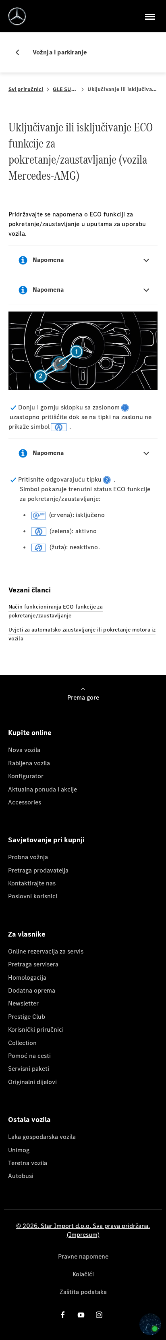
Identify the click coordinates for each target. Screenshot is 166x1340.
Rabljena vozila (29, 763)
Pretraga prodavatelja (38, 870)
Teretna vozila (27, 1163)
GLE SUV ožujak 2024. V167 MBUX (65, 89)
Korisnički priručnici (36, 1029)
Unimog (18, 1150)
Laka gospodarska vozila (42, 1136)
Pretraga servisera (33, 964)
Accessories (24, 802)
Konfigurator (26, 776)
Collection (22, 1043)
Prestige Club (26, 1016)
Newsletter (23, 1003)
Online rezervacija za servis (45, 951)
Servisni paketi (28, 1068)
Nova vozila (24, 750)
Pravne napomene (83, 1256)
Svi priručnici (26, 89)
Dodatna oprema (31, 990)
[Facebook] (63, 1315)
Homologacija (27, 977)
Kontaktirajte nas (32, 883)
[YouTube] (81, 1315)
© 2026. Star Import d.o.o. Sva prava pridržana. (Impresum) (83, 1230)
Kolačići (83, 1274)
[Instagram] (99, 1315)
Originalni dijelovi (32, 1082)
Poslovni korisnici (32, 896)
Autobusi (20, 1176)
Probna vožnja (28, 857)
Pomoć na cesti (29, 1055)
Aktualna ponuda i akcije (42, 789)
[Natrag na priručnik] (20, 52)
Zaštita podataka (83, 1292)
